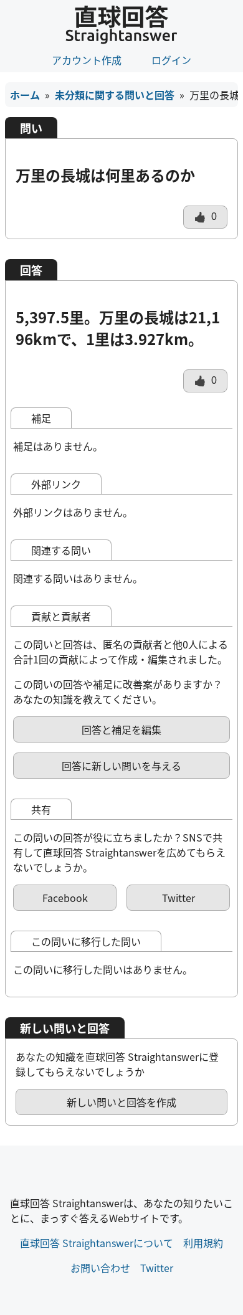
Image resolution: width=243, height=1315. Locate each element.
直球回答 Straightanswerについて (96, 1242)
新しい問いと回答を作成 (121, 1101)
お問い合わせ (100, 1267)
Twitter (178, 897)
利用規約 (203, 1242)
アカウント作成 (87, 59)
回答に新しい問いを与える (121, 765)
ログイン (171, 59)
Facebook (65, 897)
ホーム (25, 94)
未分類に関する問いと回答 (114, 94)
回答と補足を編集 (121, 729)
